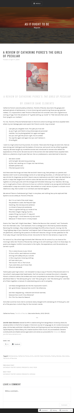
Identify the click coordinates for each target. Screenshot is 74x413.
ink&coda (56, 332)
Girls (31, 356)
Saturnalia (65, 356)
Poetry (53, 356)
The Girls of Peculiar (10, 358)
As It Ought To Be (37, 24)
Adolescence (13, 356)
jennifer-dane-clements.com (12, 334)
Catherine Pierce (23, 356)
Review (58, 356)
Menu (38, 3)
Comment (64, 405)
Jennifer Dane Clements (42, 356)
